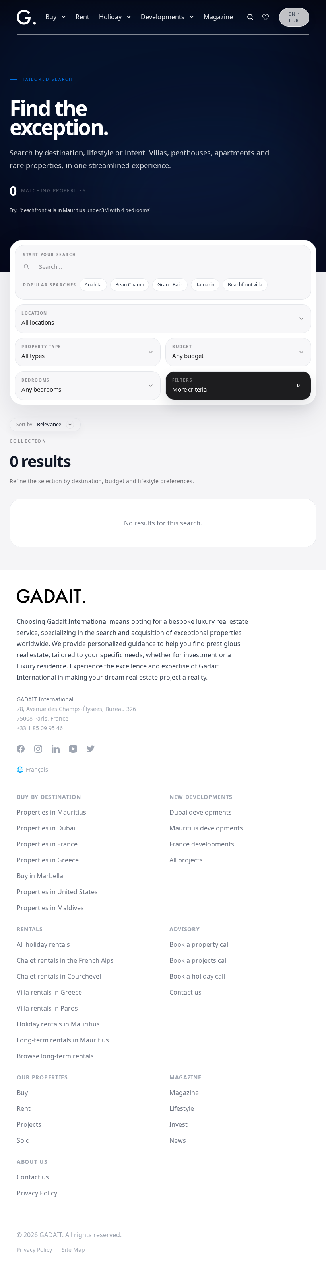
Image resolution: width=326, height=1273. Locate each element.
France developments (201, 844)
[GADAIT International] (26, 17)
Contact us (185, 992)
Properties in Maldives (50, 907)
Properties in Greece (48, 860)
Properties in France (47, 844)
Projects (29, 1124)
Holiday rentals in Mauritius (58, 1024)
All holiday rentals (43, 944)
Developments (162, 16)
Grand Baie (169, 284)
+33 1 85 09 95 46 (40, 728)
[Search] (250, 17)
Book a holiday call (197, 976)
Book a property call (199, 944)
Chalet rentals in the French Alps (65, 960)
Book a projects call (198, 960)
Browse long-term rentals (55, 1056)
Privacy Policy (37, 1193)
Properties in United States (57, 891)
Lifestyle (181, 1108)
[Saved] (265, 17)
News (177, 1140)
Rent (82, 16)
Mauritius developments (206, 828)
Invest (178, 1124)
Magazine (218, 16)
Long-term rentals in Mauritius (63, 1040)
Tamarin (205, 284)
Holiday (110, 16)
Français (32, 769)
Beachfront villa (245, 284)
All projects (186, 860)
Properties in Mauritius (51, 812)
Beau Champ (129, 284)
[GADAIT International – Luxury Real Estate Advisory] (163, 596)
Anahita (93, 284)
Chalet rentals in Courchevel (59, 976)
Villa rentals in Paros (47, 1008)
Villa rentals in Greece (49, 992)
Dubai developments (200, 812)
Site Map (73, 1249)
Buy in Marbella (40, 876)
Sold (23, 1140)
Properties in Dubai (46, 828)
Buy (50, 16)
